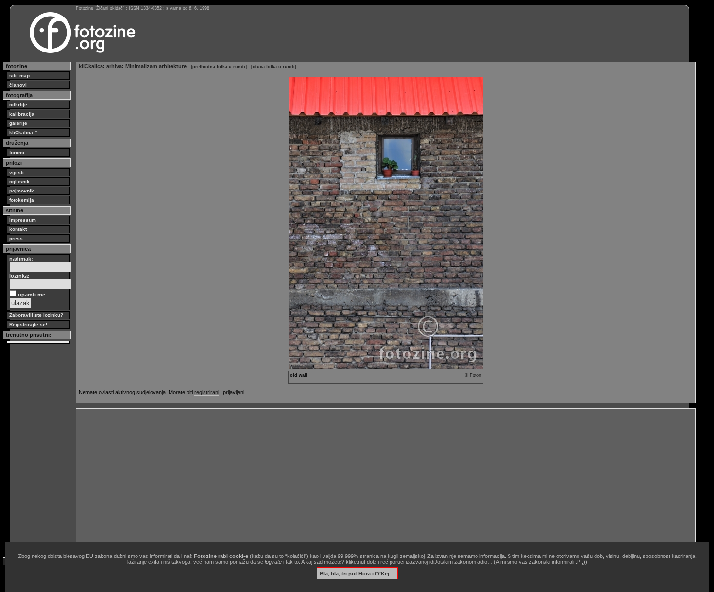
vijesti (16, 172)
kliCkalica (91, 66)
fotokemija (21, 200)
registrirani (206, 392)
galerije (18, 123)
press (16, 238)
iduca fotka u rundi (274, 66)
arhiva (114, 66)
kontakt (18, 229)
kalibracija (21, 114)
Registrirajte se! (28, 324)
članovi (18, 84)
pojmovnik (21, 190)
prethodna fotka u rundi (218, 66)
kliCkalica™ (23, 132)
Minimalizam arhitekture (156, 66)
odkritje (18, 104)
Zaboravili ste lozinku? (36, 315)
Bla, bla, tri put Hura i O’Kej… (357, 573)
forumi (16, 152)
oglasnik (19, 181)
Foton (475, 375)
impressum (22, 220)
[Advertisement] (370, 479)
